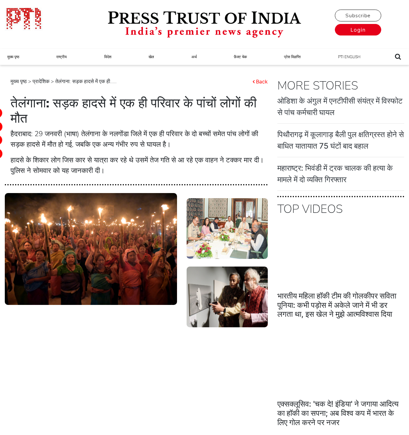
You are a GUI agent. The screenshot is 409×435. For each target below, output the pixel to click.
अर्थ (194, 56)
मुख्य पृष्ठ (13, 56)
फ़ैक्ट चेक (240, 56)
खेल (151, 56)
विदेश (108, 56)
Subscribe (357, 15)
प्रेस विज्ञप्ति (292, 56)
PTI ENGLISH (349, 56)
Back (262, 81)
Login (358, 30)
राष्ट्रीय (61, 56)
